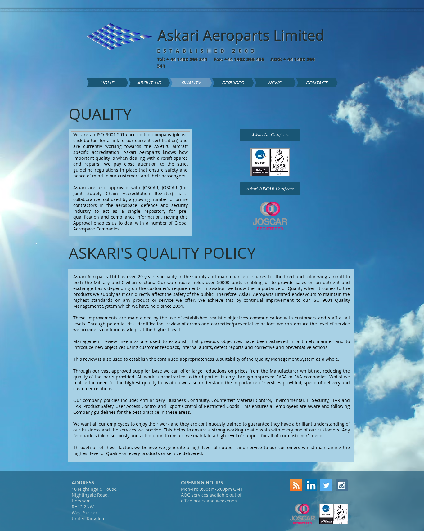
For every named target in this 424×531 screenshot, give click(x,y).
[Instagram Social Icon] (342, 485)
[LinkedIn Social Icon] (311, 485)
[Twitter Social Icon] (326, 485)
